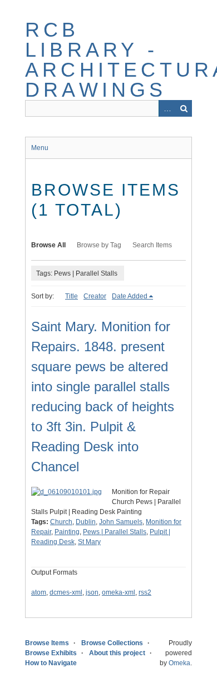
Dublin (86, 522)
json (92, 592)
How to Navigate (51, 663)
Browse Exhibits (51, 653)
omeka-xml (118, 592)
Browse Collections (112, 643)
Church (61, 522)
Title (71, 296)
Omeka (179, 663)
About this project (117, 653)
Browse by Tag (99, 245)
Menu (39, 148)
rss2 (145, 592)
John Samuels (120, 522)
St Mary (89, 542)
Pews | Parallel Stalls (114, 532)
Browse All (48, 245)
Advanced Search (167, 108)
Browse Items (47, 643)
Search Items (152, 245)
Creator (94, 296)
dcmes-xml (66, 592)
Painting (67, 532)
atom (38, 592)
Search (183, 108)
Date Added (129, 296)
